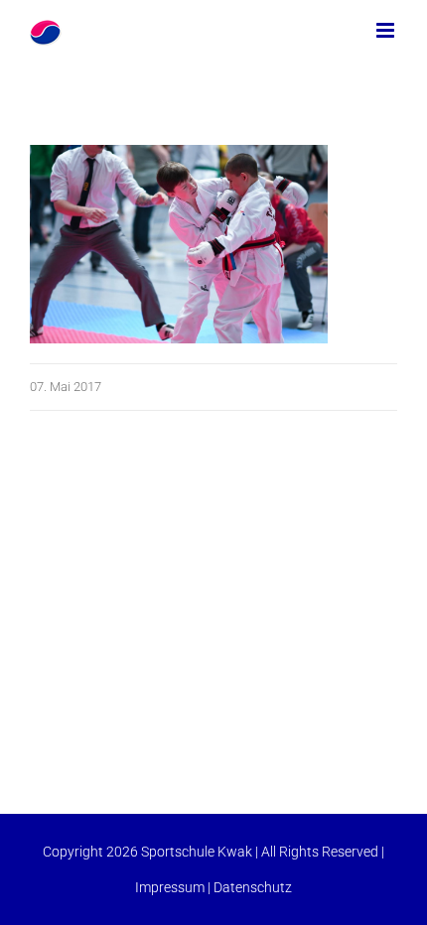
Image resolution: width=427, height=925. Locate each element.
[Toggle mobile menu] (386, 30)
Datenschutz (253, 887)
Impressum (170, 887)
